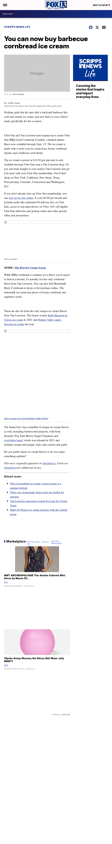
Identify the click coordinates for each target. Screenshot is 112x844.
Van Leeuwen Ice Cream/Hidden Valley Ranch (26, 418)
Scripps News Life (17, 26)
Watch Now (100, 5)
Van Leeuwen (18, 94)
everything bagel (13, 440)
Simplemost (48, 463)
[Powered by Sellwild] (66, 714)
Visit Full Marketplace (56, 542)
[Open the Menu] (5, 5)
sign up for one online (21, 198)
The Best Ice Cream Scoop (30, 268)
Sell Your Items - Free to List (38, 543)
